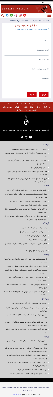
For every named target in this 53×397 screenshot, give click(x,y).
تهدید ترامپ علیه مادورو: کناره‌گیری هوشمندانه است (29, 303)
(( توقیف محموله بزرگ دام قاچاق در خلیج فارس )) (32, 29)
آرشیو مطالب (45, 130)
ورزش (38, 107)
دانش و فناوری (27, 107)
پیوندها (19, 130)
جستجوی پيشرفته (9, 130)
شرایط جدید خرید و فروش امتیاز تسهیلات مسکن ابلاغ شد (27, 266)
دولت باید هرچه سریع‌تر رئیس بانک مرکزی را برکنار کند (28, 201)
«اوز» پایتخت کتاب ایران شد (37, 239)
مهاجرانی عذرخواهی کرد (39, 167)
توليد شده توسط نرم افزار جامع (26, 394)
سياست (31, 103)
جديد (32, 94)
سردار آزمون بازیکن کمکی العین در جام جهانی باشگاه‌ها (28, 373)
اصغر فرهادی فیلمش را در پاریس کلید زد (33, 231)
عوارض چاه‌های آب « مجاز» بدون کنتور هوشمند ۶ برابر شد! (27, 190)
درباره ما (26, 130)
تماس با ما (35, 130)
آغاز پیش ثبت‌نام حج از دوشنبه (36, 250)
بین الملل (47, 107)
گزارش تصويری (31, 110)
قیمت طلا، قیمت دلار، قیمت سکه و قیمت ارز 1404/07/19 (29, 20)
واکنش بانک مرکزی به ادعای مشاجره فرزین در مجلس (29, 149)
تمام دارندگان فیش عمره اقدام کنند (35, 235)
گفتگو (17, 107)
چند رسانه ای (7, 107)
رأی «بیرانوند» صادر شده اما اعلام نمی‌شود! (32, 369)
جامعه (8, 103)
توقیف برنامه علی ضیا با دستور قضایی (34, 228)
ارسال (44, 94)
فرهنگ (15, 103)
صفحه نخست (42, 103)
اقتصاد (23, 103)
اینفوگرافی (19, 110)
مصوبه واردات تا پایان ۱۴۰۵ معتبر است (34, 205)
